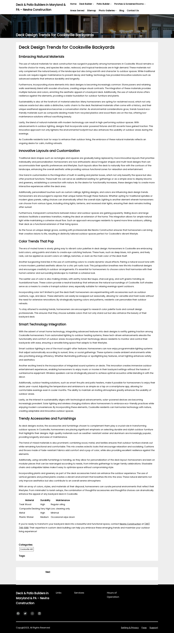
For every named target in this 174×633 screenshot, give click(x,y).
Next (48, 571)
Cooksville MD (26, 549)
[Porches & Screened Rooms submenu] (145, 3)
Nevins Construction (130, 523)
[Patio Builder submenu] (111, 3)
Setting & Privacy (130, 627)
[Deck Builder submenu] (93, 3)
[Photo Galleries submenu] (116, 10)
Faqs (144, 627)
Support (153, 627)
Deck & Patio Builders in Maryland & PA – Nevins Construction (32, 598)
